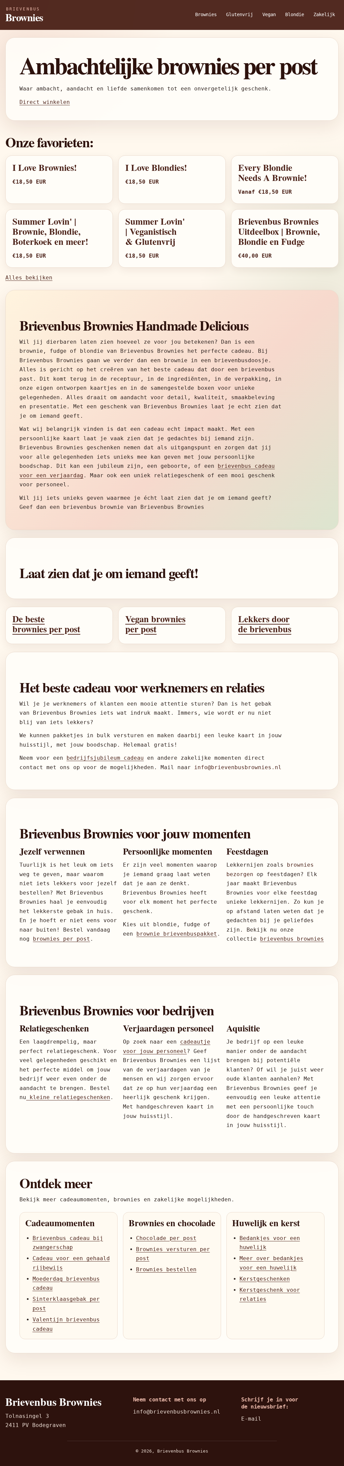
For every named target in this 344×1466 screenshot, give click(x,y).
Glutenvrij (239, 14)
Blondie (294, 14)
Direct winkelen (44, 102)
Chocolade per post (166, 1238)
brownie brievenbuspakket (176, 934)
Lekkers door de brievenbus (264, 623)
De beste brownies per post (46, 623)
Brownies (206, 14)
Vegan (269, 14)
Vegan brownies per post (155, 623)
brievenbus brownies (292, 939)
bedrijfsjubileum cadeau (105, 758)
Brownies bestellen (166, 1269)
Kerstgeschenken (265, 1279)
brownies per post (61, 939)
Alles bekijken (28, 277)
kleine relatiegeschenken (68, 1097)
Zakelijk (324, 14)
